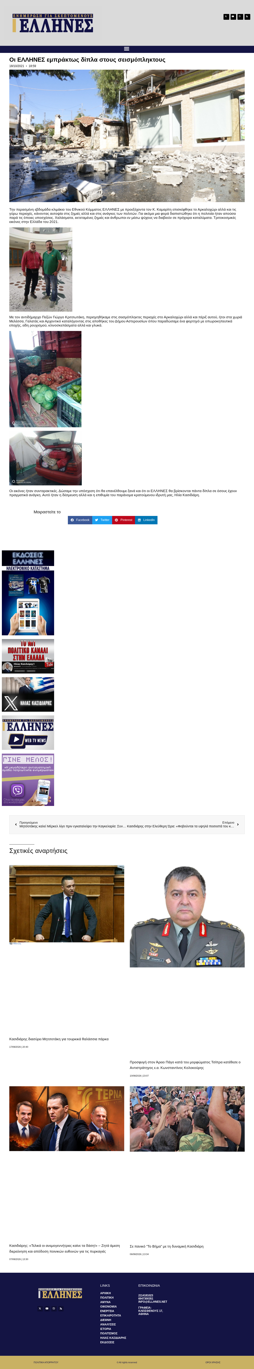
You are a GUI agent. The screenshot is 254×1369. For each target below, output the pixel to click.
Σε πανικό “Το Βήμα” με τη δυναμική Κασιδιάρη (167, 1246)
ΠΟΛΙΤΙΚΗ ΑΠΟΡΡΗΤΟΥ (46, 1362)
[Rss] (247, 17)
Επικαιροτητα (110, 1315)
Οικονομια (108, 1306)
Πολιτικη (107, 1297)
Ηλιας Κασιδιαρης (113, 1337)
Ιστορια (105, 1328)
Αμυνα (105, 1302)
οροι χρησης (212, 1362)
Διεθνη (105, 1320)
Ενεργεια (107, 1311)
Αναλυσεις (108, 1324)
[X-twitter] (226, 17)
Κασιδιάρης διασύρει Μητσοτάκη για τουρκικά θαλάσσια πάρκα (59, 1039)
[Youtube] (233, 17)
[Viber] (240, 17)
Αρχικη (105, 1293)
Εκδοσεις (107, 1342)
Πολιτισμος (109, 1333)
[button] (126, 49)
